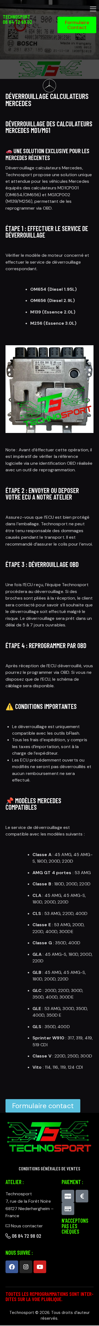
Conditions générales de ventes (49, 1168)
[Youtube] (40, 1267)
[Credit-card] (68, 1208)
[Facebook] (12, 1267)
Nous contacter (27, 1226)
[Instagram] (26, 1267)
